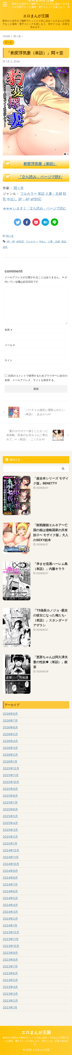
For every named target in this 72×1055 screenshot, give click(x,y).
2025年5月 (10, 816)
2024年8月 (10, 877)
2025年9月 (10, 789)
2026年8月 (10, 714)
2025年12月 (11, 768)
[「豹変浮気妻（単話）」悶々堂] (45, 222)
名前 (8, 329)
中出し (12, 199)
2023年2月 (10, 1000)
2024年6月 (10, 891)
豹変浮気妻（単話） (40, 164)
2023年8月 (10, 959)
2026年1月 (10, 761)
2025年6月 (10, 809)
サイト (8, 360)
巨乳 (5, 247)
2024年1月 (10, 925)
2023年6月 (10, 973)
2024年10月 (11, 864)
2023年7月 (10, 966)
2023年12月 (11, 932)
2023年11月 (11, 939)
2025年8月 (10, 795)
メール (10, 344)
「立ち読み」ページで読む (40, 177)
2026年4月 (10, 741)
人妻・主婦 (53, 193)
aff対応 (36, 199)
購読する (14, 459)
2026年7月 (10, 720)
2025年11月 (11, 775)
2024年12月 (11, 850)
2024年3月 (10, 912)
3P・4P (24, 199)
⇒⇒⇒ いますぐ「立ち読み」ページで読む (34, 208)
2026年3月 (10, 748)
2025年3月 (10, 830)
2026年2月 (10, 754)
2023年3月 (10, 994)
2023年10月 (11, 946)
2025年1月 (10, 843)
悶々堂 (19, 188)
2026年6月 (10, 727)
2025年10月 (11, 782)
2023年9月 (10, 953)
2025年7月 (10, 802)
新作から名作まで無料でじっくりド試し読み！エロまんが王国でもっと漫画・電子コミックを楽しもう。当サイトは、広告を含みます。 (36, 1041)
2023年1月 (10, 1007)
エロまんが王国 (36, 16)
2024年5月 (10, 898)
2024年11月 (11, 857)
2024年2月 (10, 918)
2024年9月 (10, 871)
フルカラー (28, 193)
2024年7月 (10, 884)
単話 (41, 193)
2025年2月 (10, 836)
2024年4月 (10, 905)
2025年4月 (10, 823)
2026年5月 (10, 734)
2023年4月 (10, 987)
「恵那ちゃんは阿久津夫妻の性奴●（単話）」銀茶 (50, 662)
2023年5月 (10, 980)
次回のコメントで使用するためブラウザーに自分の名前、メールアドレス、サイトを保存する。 (36, 378)
